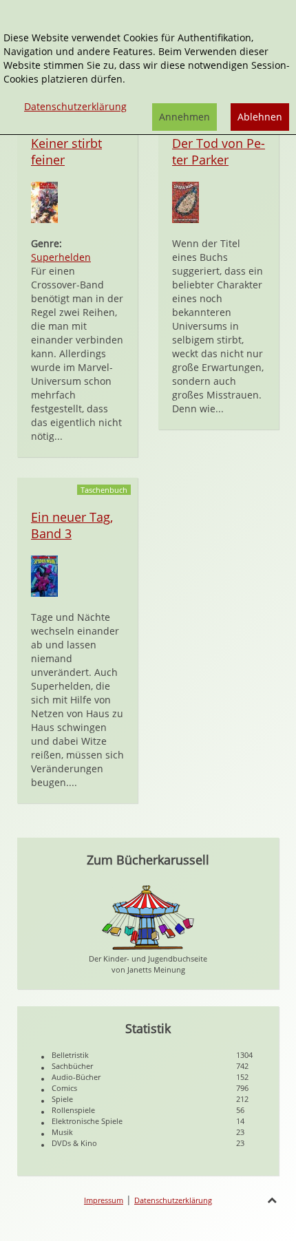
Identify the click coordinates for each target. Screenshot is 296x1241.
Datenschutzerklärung (173, 1200)
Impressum (103, 1200)
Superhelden (61, 257)
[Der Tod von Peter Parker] (185, 201)
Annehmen (184, 116)
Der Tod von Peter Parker (218, 151)
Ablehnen (259, 116)
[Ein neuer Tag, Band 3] (44, 575)
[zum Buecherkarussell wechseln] (148, 916)
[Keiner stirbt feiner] (44, 201)
